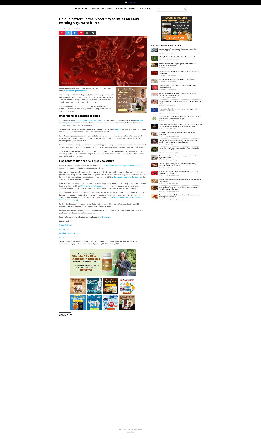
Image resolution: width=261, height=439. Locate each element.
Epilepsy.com (64, 229)
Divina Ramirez (76, 28)
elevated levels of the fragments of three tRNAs (123, 166)
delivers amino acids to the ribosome (128, 177)
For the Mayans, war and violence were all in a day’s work (177, 79)
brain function (98, 241)
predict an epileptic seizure (76, 91)
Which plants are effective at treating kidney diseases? (177, 57)
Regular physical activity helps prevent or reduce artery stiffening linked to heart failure (177, 164)
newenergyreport (97, 8)
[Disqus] (103, 343)
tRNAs (117, 244)
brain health (109, 241)
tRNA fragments (108, 244)
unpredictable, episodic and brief (88, 120)
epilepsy (126, 145)
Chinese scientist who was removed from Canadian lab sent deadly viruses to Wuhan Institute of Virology (178, 141)
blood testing (76, 241)
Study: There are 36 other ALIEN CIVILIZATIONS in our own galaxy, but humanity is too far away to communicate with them (180, 125)
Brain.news (106, 217)
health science (81, 244)
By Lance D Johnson (171, 89)
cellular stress (132, 241)
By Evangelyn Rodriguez (173, 59)
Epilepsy (72, 244)
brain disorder (87, 241)
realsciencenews (145, 8)
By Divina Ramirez (171, 75)
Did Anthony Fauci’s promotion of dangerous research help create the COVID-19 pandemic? (178, 50)
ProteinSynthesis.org (67, 233)
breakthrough (121, 8)
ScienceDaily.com (65, 225)
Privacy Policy (130, 432)
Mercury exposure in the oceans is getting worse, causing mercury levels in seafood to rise (178, 94)
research (132, 8)
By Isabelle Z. (169, 144)
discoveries (63, 244)
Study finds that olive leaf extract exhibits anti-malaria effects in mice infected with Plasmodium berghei (180, 118)
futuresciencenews (81, 8)
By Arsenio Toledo (171, 81)
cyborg (109, 8)
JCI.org (61, 237)
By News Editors (171, 53)
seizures (118, 129)
